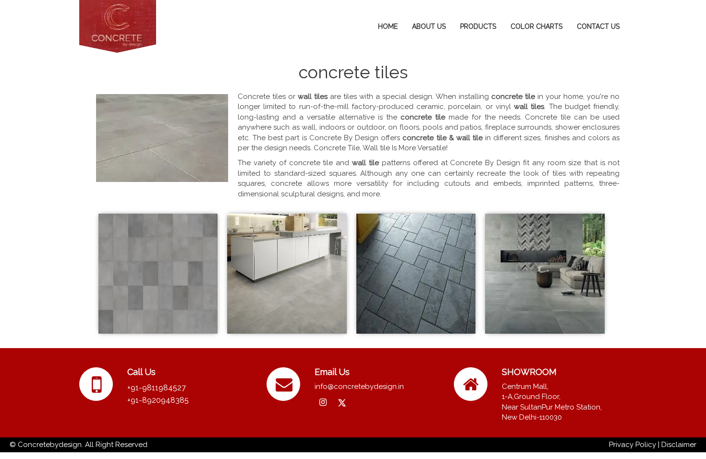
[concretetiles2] (415, 273)
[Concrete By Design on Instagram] (323, 403)
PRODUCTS (478, 26)
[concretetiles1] (286, 273)
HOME (388, 26)
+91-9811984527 (156, 387)
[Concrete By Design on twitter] (341, 403)
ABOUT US (429, 26)
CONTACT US (598, 26)
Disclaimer (678, 444)
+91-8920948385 (158, 400)
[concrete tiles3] (158, 273)
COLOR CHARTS (536, 26)
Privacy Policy (632, 444)
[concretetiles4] (544, 273)
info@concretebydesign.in (359, 386)
